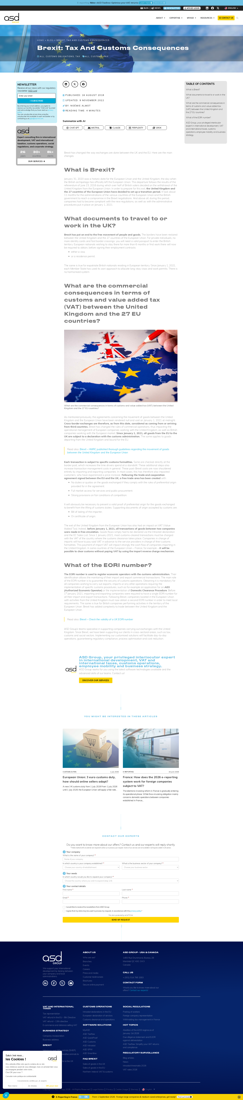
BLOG (50, 40)
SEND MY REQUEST (121, 920)
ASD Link (32, 90)
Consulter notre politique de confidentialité (21, 1076)
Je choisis (32, 1086)
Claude (116, 128)
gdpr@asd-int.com (36, 118)
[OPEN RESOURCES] (214, 18)
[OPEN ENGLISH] (237, 8)
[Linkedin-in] (45, 983)
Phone (125, 897)
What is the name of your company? (79, 855)
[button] (6, 1095)
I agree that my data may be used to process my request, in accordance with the (103, 911)
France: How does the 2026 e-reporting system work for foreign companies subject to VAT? (150, 781)
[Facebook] (212, 8)
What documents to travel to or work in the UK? (205, 96)
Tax (78, 56)
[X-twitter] (218, 8)
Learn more (145, 3)
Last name (127, 889)
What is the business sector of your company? (142, 863)
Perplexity (137, 128)
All (42, 56)
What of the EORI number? (198, 117)
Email (66, 897)
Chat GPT (74, 128)
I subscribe (36, 101)
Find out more (184, 1097)
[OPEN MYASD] (195, 18)
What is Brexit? (193, 89)
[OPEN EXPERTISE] (182, 18)
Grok (158, 128)
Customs (96, 56)
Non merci (12, 1086)
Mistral (95, 128)
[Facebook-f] (53, 983)
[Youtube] (70, 983)
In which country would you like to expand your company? (88, 877)
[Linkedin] (207, 8)
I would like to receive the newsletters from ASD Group (87, 907)
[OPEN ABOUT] (164, 18)
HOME (40, 40)
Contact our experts (139, 990)
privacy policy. (135, 911)
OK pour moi (52, 1086)
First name (68, 889)
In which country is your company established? (83, 863)
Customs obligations (60, 56)
